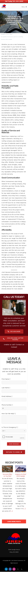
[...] (11, 511)
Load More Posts (14, 521)
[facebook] (10, 569)
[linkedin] (6, 569)
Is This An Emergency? (10, 427)
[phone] (21, 569)
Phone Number (7, 405)
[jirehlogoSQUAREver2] (4, 4)
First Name (6, 379)
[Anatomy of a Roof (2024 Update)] (20, 468)
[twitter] (17, 569)
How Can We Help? (9, 413)
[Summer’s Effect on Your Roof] (7, 468)
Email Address (7, 396)
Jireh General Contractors (17, 560)
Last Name (6, 387)
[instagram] (14, 569)
